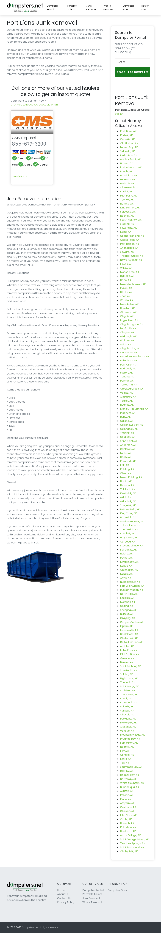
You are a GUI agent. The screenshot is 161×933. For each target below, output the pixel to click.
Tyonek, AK (127, 199)
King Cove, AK (128, 513)
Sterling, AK (127, 224)
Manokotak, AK (129, 304)
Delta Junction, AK (131, 642)
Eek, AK (124, 465)
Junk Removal (91, 7)
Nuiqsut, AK (126, 614)
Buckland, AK (128, 718)
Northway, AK (128, 779)
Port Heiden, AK (129, 244)
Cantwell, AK (128, 449)
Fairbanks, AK (128, 549)
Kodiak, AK (126, 135)
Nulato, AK (126, 553)
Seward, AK (127, 252)
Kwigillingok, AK (129, 562)
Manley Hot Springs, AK (134, 409)
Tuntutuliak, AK (129, 529)
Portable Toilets (72, 7)
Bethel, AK (126, 557)
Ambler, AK (127, 646)
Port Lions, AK (128, 131)
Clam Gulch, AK (129, 187)
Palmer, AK (126, 380)
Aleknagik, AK (128, 336)
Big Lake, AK (127, 276)
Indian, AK (126, 288)
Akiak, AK (125, 497)
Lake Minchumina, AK (133, 284)
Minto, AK (125, 453)
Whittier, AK (127, 340)
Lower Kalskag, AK (131, 477)
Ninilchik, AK (127, 183)
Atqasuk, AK (127, 803)
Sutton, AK (126, 372)
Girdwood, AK (128, 312)
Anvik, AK (125, 578)
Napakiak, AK (128, 517)
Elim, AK (125, 751)
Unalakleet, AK (129, 634)
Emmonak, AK (128, 702)
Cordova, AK (127, 541)
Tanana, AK (127, 376)
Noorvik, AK (127, 747)
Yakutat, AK (127, 710)
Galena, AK (126, 421)
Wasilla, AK (126, 300)
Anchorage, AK (129, 248)
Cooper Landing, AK (132, 236)
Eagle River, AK (129, 320)
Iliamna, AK (126, 203)
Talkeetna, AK (128, 384)
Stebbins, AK (127, 690)
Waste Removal (108, 7)
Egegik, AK (126, 171)
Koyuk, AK (126, 698)
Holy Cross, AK (129, 537)
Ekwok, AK (126, 264)
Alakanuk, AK (128, 726)
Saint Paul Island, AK (132, 847)
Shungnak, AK (128, 610)
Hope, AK (125, 280)
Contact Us (64, 898)
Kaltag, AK (126, 574)
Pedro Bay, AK (128, 155)
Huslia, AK (126, 481)
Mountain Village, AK (132, 734)
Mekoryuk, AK (128, 722)
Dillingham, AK (128, 360)
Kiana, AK (125, 799)
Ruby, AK (125, 417)
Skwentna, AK (128, 228)
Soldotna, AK (128, 211)
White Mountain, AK (132, 783)
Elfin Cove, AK (128, 815)
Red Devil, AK (128, 368)
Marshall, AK (127, 602)
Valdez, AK (126, 393)
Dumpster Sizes (128, 7)
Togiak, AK (126, 401)
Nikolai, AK (126, 292)
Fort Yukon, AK (129, 743)
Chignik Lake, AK (130, 348)
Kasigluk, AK (127, 598)
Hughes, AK (127, 405)
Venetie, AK (127, 731)
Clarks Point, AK (129, 240)
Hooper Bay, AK (129, 775)
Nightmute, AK (129, 678)
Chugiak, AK (127, 332)
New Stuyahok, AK (131, 260)
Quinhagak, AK (129, 429)
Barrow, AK (126, 771)
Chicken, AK (127, 811)
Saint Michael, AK (130, 666)
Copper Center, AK (132, 622)
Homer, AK (126, 163)
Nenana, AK (127, 485)
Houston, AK (127, 308)
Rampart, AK (128, 461)
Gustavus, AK (128, 807)
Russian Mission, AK (131, 590)
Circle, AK (126, 819)
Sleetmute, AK (128, 352)
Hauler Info (145, 7)
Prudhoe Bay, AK (130, 739)
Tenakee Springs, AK (132, 843)
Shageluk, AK (128, 505)
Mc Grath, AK (128, 328)
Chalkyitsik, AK (129, 851)
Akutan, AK (126, 791)
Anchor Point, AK (130, 159)
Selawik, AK (127, 706)
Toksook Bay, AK (130, 525)
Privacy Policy (65, 902)
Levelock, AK (127, 179)
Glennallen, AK (129, 570)
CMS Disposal (24, 137)
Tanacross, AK (129, 694)
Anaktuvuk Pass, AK (132, 521)
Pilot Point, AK (128, 195)
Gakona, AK (127, 658)
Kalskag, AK (127, 469)
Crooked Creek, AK (131, 388)
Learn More (18, 176)
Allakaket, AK (128, 397)
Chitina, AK (126, 606)
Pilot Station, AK (129, 654)
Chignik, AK (126, 316)
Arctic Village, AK (130, 835)
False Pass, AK (128, 650)
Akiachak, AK (128, 501)
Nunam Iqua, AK (129, 787)
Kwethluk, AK (128, 493)
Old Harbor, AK (129, 143)
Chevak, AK (127, 714)
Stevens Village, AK (131, 545)
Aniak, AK (125, 344)
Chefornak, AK (129, 638)
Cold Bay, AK (127, 437)
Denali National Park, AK (134, 356)
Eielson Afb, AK (129, 630)
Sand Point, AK (129, 441)
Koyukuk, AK (127, 533)
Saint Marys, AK (129, 686)
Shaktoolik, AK (128, 670)
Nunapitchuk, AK (130, 582)
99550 (119, 114)
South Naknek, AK (131, 219)
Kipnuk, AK (126, 626)
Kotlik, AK (125, 759)
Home (61, 890)
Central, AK (127, 755)
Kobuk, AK (126, 566)
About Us (62, 894)
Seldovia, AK (127, 151)
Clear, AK (125, 473)
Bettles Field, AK (130, 509)
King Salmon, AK (130, 207)
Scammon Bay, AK (131, 767)
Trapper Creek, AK (131, 256)
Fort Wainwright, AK (132, 586)
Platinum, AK (127, 413)
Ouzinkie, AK (127, 139)
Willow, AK (126, 268)
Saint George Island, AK (134, 839)
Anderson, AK (128, 445)
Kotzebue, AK (128, 827)
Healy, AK (125, 457)
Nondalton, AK (128, 175)
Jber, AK (125, 296)
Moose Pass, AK (129, 272)
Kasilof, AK (126, 191)
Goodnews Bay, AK (131, 425)
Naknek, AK (127, 216)
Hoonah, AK (127, 823)
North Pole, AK (129, 594)
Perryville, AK (128, 364)
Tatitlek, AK (127, 433)
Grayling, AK (127, 618)
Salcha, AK (126, 674)
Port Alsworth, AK (131, 167)
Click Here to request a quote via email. (34, 104)
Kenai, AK (125, 232)
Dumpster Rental (52, 7)
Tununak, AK (127, 682)
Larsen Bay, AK (129, 147)
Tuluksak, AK (127, 489)
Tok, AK (124, 763)
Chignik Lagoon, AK (131, 324)
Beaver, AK (126, 662)
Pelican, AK (126, 795)
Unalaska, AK (128, 831)
